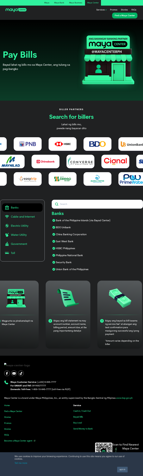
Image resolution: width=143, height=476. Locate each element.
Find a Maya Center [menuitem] (13, 411)
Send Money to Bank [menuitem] (83, 428)
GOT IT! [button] (122, 469)
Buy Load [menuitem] (77, 422)
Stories (124, 9)
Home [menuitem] (7, 405)
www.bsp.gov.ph (124, 398)
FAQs (133, 9)
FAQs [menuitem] (6, 435)
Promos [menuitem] (7, 423)
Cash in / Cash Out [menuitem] (82, 411)
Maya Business (75, 2)
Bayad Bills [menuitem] (78, 416)
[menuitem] (19, 440)
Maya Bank (59, 2)
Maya (46, 2)
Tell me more (21, 463)
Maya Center (93, 2)
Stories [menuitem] (7, 417)
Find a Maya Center (125, 15)
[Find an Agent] (103, 451)
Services (100, 9)
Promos (113, 9)
